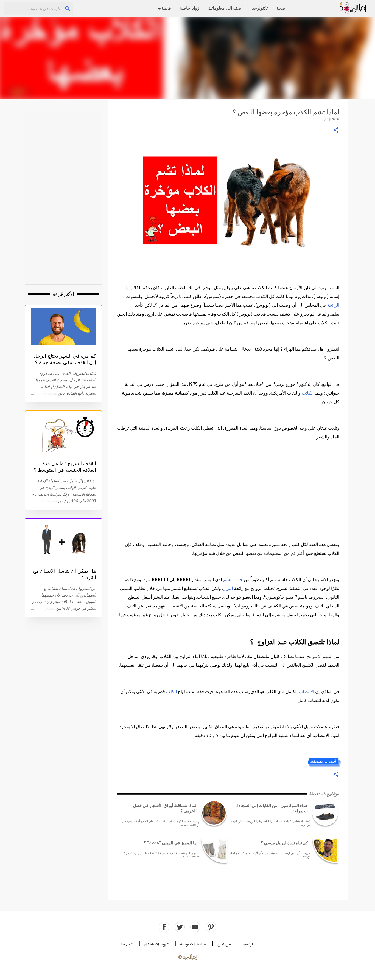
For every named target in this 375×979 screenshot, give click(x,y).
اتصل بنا (127, 944)
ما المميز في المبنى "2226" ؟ (170, 842)
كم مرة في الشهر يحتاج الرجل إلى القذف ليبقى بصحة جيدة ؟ (65, 359)
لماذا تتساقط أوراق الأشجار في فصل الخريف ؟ (165, 808)
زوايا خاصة (189, 7)
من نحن (224, 944)
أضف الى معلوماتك (225, 7)
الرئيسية (248, 944)
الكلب (171, 691)
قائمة (166, 7)
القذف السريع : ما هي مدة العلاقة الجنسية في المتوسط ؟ (65, 467)
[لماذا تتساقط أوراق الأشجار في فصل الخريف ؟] (213, 813)
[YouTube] (195, 927)
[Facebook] (164, 927)
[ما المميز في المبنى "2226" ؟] (213, 850)
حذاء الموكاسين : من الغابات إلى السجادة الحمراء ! (272, 808)
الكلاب (308, 393)
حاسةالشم (233, 579)
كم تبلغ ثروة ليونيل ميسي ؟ (284, 842)
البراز (228, 588)
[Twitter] (180, 927)
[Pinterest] (211, 927)
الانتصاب (306, 691)
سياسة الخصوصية (193, 944)
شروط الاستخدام (156, 944)
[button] (336, 130)
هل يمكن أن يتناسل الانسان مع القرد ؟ (64, 574)
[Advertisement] (187, 57)
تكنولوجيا (259, 7)
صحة (281, 7)
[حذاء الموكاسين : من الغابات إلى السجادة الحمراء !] (324, 813)
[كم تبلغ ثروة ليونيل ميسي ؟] (324, 850)
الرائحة (333, 305)
